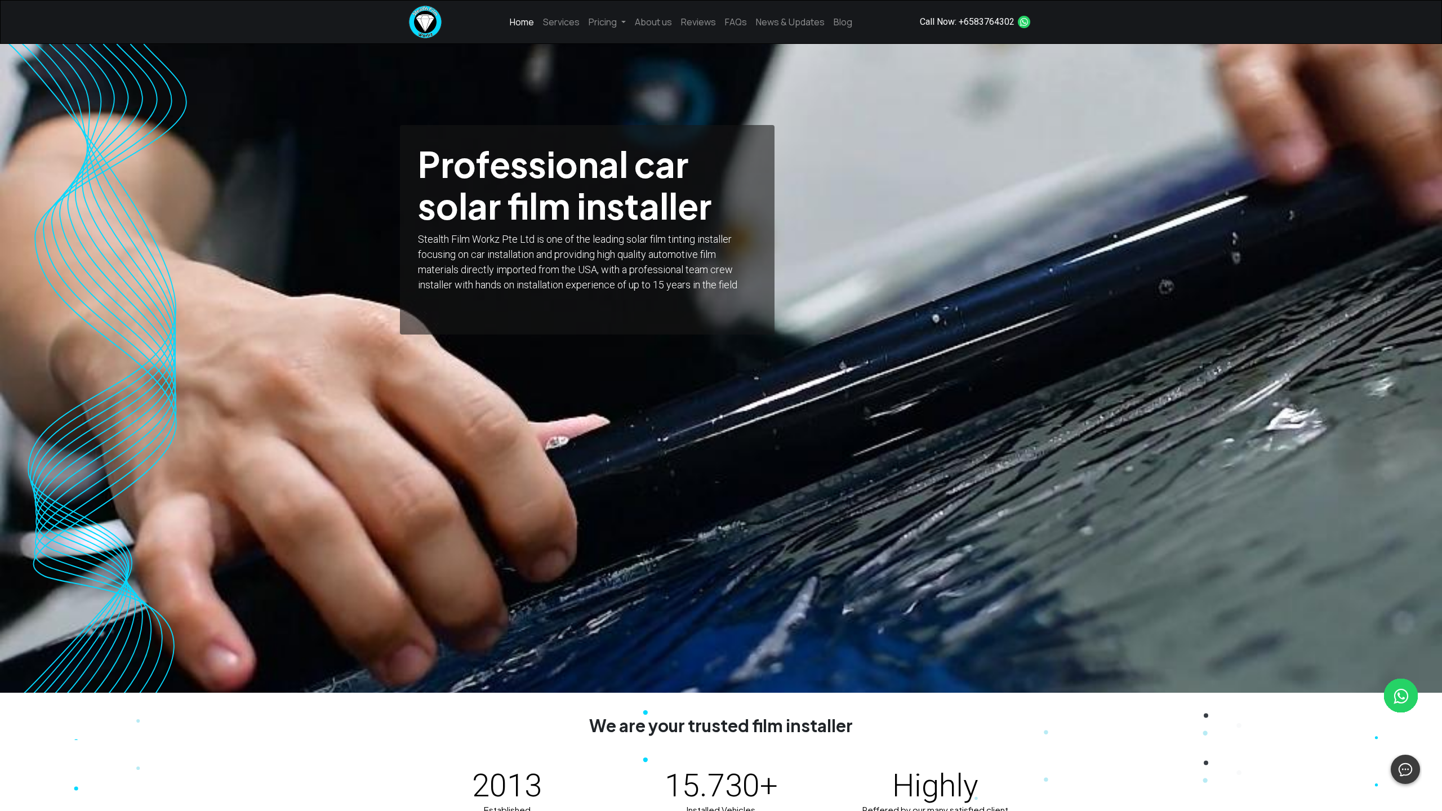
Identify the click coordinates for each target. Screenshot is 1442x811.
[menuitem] (521, 22)
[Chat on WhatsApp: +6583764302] (1024, 22)
